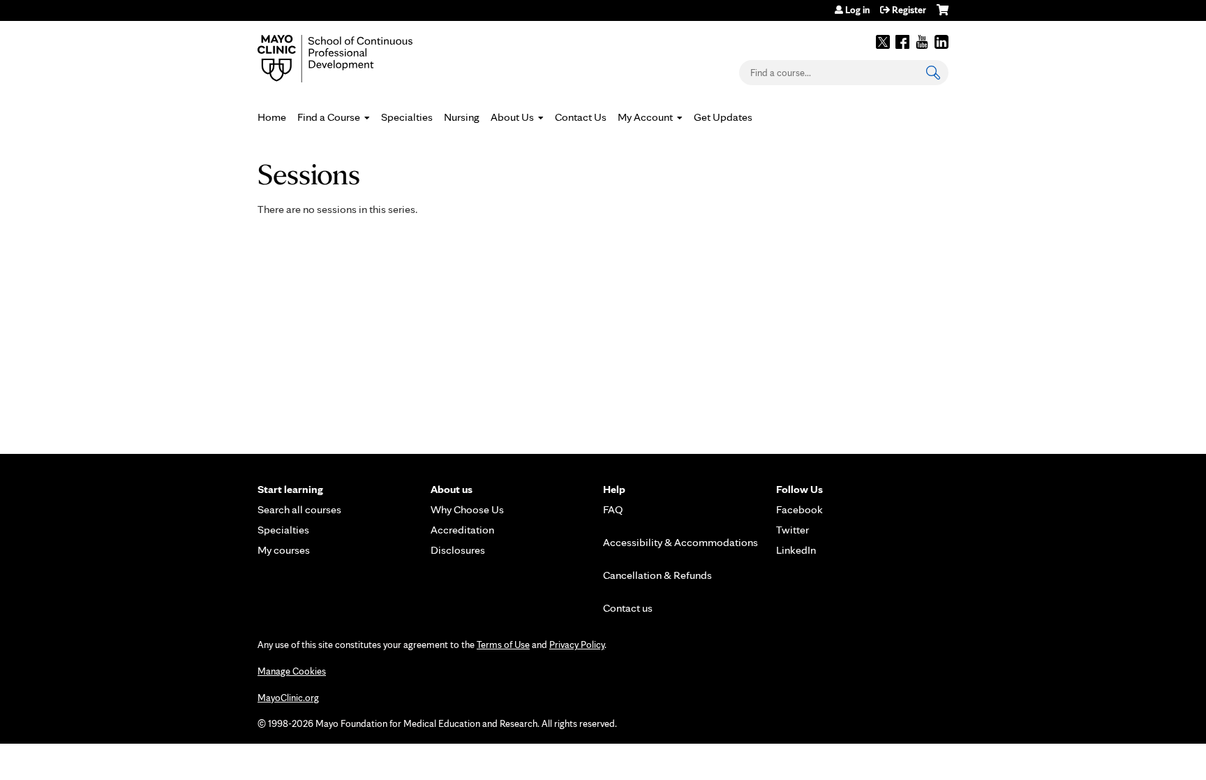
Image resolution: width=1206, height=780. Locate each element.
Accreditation (462, 529)
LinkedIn (941, 42)
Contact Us (580, 117)
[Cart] (942, 15)
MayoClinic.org (288, 697)
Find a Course (328, 117)
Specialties (407, 117)
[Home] (355, 58)
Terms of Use (503, 644)
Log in (857, 10)
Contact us (628, 608)
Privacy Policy (576, 644)
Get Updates (723, 117)
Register (909, 10)
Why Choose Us (467, 509)
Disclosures (458, 550)
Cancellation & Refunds (657, 575)
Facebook (902, 42)
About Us (512, 117)
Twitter (883, 42)
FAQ (613, 509)
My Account (645, 117)
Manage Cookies (292, 671)
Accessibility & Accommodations (680, 542)
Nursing (461, 117)
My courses (284, 550)
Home (272, 117)
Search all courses (299, 509)
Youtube (922, 42)
